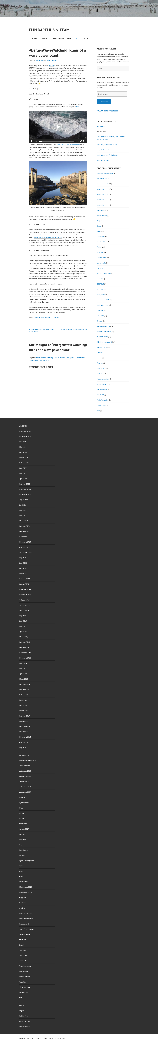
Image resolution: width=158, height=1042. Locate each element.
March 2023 (23, 457)
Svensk (99, 358)
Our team (100, 316)
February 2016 (24, 726)
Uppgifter (100, 395)
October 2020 (24, 547)
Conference (101, 236)
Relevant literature (104, 331)
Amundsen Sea (102, 178)
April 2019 (23, 631)
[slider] (56, 141)
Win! (98, 410)
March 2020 (23, 573)
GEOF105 (100, 279)
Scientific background (104, 342)
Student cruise (102, 347)
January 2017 (24, 721)
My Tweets (101, 126)
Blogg (99, 226)
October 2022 (24, 463)
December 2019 (25, 589)
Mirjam (51, 65)
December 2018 (25, 653)
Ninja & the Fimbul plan (105, 150)
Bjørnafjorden (102, 215)
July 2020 (22, 558)
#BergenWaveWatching (42, 317)
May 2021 (23, 515)
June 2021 (23, 510)
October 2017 (24, 695)
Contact (86, 38)
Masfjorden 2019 (103, 300)
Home (34, 38)
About (45, 38)
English (99, 247)
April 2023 (23, 452)
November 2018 (25, 658)
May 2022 (23, 473)
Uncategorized (102, 389)
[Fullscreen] (84, 141)
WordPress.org (24, 1026)
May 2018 (23, 668)
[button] (58, 127)
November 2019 (25, 595)
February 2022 (24, 484)
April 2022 (23, 479)
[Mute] (81, 141)
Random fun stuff (103, 326)
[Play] (32, 141)
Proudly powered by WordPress (30, 1038)
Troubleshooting (103, 379)
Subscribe (104, 102)
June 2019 (23, 621)
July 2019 (22, 616)
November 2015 (25, 737)
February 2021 (24, 526)
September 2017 (25, 700)
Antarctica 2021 (102, 200)
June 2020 (23, 563)
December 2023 (25, 431)
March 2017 (23, 711)
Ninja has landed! (103, 160)
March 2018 (23, 679)
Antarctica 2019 (102, 189)
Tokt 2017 (100, 374)
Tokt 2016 (100, 368)
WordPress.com (59, 1038)
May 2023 (23, 447)
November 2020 (25, 542)
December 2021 (25, 489)
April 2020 (23, 568)
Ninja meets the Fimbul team (107, 155)
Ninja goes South (103, 305)
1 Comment (55, 317)
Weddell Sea (101, 405)
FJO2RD (100, 268)
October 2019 (24, 600)
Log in (21, 1011)
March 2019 (23, 637)
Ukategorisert (102, 384)
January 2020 (24, 584)
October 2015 (24, 742)
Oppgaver (100, 310)
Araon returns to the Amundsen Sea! (74, 329)
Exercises (100, 252)
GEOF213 (100, 284)
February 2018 (24, 684)
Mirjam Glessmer (51, 60)
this (77, 107)
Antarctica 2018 (102, 184)
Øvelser (99, 321)
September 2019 (25, 605)
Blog (98, 221)
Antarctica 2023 (102, 205)
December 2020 (25, 537)
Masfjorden (101, 294)
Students (100, 352)
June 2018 (23, 663)
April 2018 (23, 674)
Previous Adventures (63, 38)
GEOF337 (100, 289)
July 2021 (22, 505)
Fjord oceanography (104, 273)
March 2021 (23, 521)
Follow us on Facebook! (107, 111)
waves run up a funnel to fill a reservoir (48, 237)
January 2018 (24, 689)
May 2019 (23, 626)
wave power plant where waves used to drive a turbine (50, 235)
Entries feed (23, 1016)
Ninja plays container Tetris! (107, 144)
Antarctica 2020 (102, 194)
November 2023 (25, 436)
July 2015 (22, 747)
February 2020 (24, 579)
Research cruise (102, 337)
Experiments (101, 263)
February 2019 (24, 642)
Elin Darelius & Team (49, 29)
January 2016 (24, 732)
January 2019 (24, 647)
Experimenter (101, 258)
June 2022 (23, 468)
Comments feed (25, 1021)
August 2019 (24, 610)
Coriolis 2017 (101, 242)
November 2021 (25, 494)
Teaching (100, 363)
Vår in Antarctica (102, 400)
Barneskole (101, 210)
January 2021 (24, 531)
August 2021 (24, 500)
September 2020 (25, 552)
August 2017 (24, 705)
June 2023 (23, 442)
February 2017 (24, 716)
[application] (58, 127)
